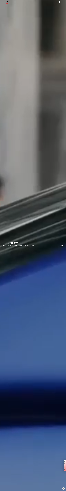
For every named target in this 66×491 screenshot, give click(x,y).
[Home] (7, 2)
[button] (59, 2)
